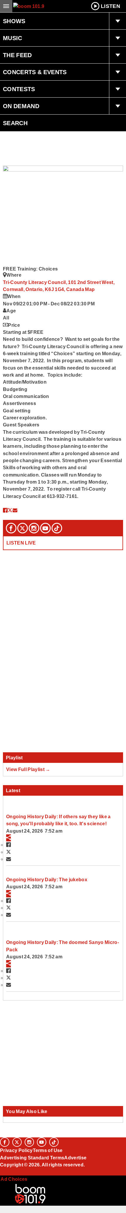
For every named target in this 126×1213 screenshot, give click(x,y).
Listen (110, 6)
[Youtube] (45, 528)
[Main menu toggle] (6, 6)
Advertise (75, 1157)
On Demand (21, 106)
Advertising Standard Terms (32, 1157)
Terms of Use (48, 1150)
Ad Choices (14, 1179)
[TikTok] (57, 528)
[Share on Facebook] (5, 510)
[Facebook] (11, 528)
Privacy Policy (16, 1150)
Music (12, 38)
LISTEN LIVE (21, 542)
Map (90, 289)
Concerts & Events (35, 72)
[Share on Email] (15, 510)
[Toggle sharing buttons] (8, 837)
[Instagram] (34, 528)
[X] (22, 528)
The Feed (17, 55)
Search (15, 123)
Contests (19, 89)
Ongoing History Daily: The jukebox (46, 879)
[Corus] (1, 1172)
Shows (14, 21)
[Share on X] (10, 510)
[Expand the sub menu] (117, 21)
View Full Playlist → (28, 769)
